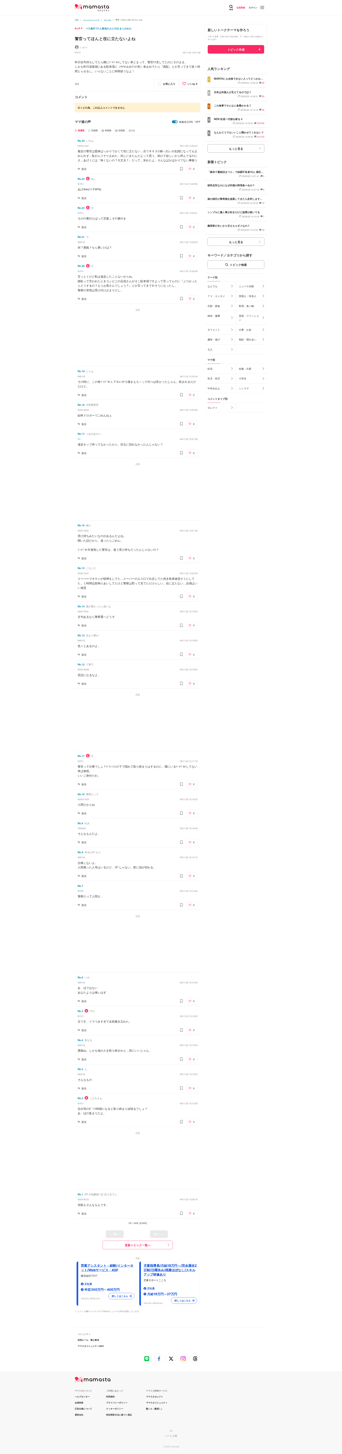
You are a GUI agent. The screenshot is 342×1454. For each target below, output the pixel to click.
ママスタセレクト (154, 1396)
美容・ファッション (249, 317)
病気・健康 (214, 315)
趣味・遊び (214, 339)
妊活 (210, 368)
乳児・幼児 (214, 378)
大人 (210, 349)
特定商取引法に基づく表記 (119, 1415)
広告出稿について (83, 1409)
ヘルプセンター (82, 1396)
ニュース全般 (246, 286)
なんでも (212, 286)
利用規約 (110, 1396)
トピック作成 (236, 49)
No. (81, 140)
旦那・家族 (214, 306)
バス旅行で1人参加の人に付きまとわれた (109, 28)
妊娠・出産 (245, 368)
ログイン (253, 7)
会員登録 (241, 7)
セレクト (212, 407)
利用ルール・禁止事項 (88, 1340)
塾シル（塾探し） (154, 1409)
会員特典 (79, 1402)
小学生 (242, 378)
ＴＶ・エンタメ (216, 296)
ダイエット (214, 329)
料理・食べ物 (246, 306)
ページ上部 (171, 1435)
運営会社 (79, 1415)
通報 (77, 83)
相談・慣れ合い (247, 339)
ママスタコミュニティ (156, 1402)
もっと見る (236, 149)
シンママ (244, 388)
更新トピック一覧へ (138, 1245)
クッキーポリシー (114, 1409)
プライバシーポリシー (117, 1402)
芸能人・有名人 (247, 296)
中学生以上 (214, 388)
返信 (83, 169)
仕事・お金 (245, 329)
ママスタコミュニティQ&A (91, 1346)
